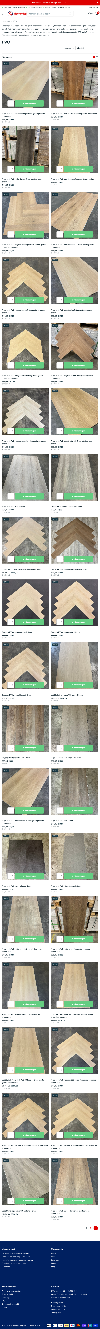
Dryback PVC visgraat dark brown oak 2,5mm (70, 569)
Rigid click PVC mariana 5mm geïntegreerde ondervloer (74, 114)
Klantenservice (9, 1286)
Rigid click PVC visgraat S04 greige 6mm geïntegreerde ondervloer (74, 1146)
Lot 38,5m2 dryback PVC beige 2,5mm (67, 695)
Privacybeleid (7, 1294)
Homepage (6, 21)
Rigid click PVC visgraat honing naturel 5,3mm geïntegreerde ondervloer (24, 245)
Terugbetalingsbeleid (10, 1304)
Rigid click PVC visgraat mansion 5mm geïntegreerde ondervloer (24, 442)
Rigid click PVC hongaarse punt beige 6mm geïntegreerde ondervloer (23, 376)
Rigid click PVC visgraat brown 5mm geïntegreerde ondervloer (72, 376)
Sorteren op (69, 48)
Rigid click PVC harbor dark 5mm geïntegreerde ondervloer (70, 1212)
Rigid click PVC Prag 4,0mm (13, 506)
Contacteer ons (93, 7)
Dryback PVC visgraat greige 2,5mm (17, 632)
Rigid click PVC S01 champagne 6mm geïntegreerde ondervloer (23, 115)
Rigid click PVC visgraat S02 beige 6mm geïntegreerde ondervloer (73, 1081)
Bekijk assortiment (3, 13)
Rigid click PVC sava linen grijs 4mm (66, 758)
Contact (5, 1307)
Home (53, 1253)
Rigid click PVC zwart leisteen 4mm (16, 886)
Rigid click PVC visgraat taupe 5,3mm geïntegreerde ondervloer (23, 311)
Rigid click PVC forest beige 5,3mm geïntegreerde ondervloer (71, 311)
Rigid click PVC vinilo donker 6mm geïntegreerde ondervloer (22, 180)
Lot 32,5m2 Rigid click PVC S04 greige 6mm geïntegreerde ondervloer (23, 1081)
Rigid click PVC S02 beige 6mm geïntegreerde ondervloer (21, 1015)
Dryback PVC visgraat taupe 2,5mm (16, 695)
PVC (53, 1257)
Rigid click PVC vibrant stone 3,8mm (66, 886)
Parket (53, 1263)
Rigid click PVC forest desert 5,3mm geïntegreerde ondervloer (23, 822)
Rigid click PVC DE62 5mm (62, 821)
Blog (53, 1266)
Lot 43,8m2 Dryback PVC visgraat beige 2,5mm (21, 569)
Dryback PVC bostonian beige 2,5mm (66, 506)
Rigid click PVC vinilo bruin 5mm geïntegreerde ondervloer (70, 950)
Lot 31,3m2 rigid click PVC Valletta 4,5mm (19, 1211)
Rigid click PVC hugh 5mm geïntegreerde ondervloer (73, 179)
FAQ (3, 1301)
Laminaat (55, 1260)
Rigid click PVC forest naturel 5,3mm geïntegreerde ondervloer (72, 442)
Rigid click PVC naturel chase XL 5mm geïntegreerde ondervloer (72, 245)
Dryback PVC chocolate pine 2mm (16, 758)
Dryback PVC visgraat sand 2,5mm (65, 632)
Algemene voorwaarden (11, 1291)
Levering (5, 1297)
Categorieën (57, 1249)
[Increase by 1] (13, 101)
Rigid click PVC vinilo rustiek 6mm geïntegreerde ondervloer (22, 950)
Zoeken (70, 14)
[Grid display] (94, 57)
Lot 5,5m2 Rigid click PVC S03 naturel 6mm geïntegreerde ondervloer (72, 1015)
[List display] (97, 57)
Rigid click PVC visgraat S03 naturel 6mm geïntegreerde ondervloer (25, 1146)
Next (96, 1228)
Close (97, 2)
